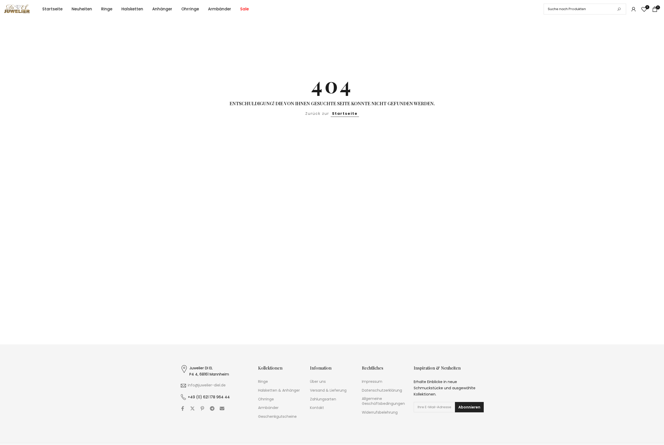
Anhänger (162, 9)
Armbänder (219, 9)
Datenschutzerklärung (382, 390)
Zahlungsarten (323, 399)
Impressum (372, 381)
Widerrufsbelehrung (380, 412)
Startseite (52, 9)
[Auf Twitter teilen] (192, 408)
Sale (244, 9)
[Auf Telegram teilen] (212, 408)
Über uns (318, 381)
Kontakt (317, 407)
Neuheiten (82, 9)
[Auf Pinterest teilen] (202, 408)
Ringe (106, 9)
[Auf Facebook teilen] (182, 408)
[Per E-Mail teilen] (222, 408)
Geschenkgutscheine (277, 416)
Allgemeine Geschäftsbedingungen (383, 401)
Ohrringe (190, 9)
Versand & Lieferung (328, 390)
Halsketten (132, 9)
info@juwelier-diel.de (207, 385)
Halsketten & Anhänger (279, 390)
